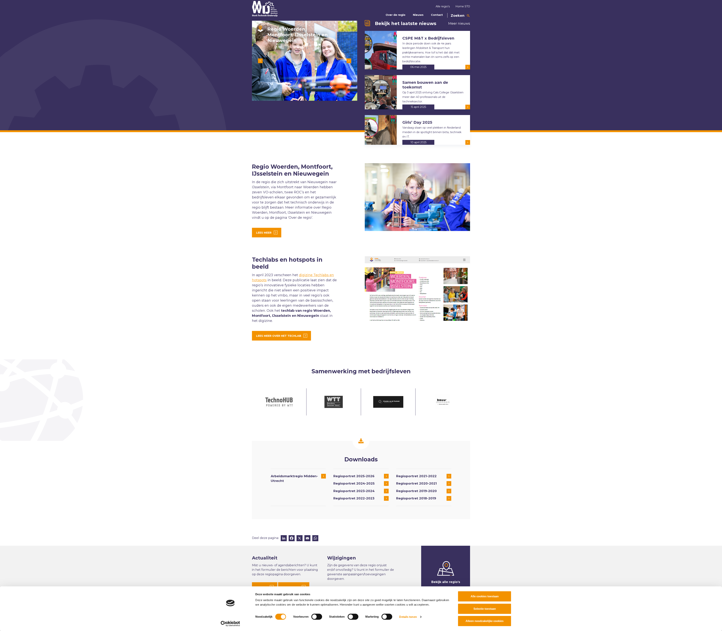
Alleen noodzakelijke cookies (485, 621)
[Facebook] (292, 538)
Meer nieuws (459, 23)
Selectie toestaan (484, 608)
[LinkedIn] (284, 538)
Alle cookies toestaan (485, 596)
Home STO (462, 6)
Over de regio (395, 15)
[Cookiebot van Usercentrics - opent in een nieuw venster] (230, 623)
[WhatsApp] (315, 538)
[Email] (307, 538)
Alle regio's (443, 6)
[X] (300, 538)
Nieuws (418, 15)
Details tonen (408, 616)
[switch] (316, 617)
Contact (437, 15)
